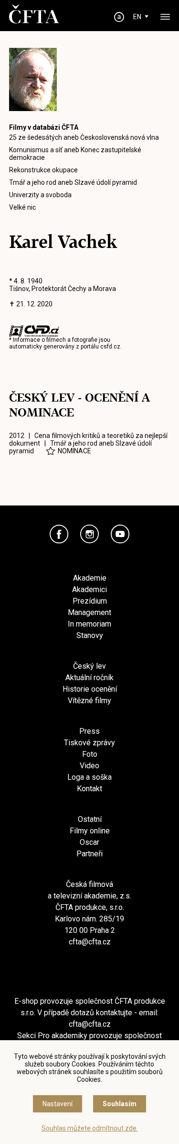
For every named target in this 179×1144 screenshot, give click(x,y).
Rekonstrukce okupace (43, 170)
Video (89, 765)
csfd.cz (110, 346)
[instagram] (89, 534)
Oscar (89, 842)
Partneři (89, 853)
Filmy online (90, 830)
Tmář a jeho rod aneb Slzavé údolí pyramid (73, 182)
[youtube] (120, 534)
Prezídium (90, 601)
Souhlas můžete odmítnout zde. (90, 1128)
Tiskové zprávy (89, 742)
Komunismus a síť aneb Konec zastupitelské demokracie (75, 153)
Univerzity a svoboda (40, 195)
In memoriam (89, 623)
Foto (89, 754)
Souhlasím (120, 1104)
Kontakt (89, 788)
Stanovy (89, 635)
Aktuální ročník (89, 677)
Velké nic (22, 207)
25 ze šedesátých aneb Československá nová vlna (84, 137)
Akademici (89, 589)
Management (89, 612)
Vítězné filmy (89, 700)
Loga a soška (89, 777)
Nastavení (57, 1104)
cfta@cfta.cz (90, 941)
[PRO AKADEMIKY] (118, 17)
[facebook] (59, 534)
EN (137, 17)
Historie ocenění (90, 689)
